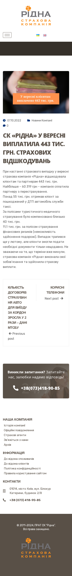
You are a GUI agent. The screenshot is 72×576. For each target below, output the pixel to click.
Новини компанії (42, 120)
